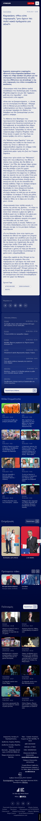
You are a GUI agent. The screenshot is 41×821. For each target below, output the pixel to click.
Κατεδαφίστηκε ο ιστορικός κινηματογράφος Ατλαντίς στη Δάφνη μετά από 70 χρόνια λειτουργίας (10, 656)
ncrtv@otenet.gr (30, 771)
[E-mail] (20, 305)
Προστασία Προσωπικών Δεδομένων (14, 807)
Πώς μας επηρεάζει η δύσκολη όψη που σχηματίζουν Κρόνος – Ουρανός (8, 477)
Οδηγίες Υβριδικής (33, 811)
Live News (30, 558)
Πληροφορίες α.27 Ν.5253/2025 (29, 809)
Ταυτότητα (13, 809)
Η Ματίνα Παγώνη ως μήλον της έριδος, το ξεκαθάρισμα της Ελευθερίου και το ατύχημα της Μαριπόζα (10, 449)
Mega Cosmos (11, 813)
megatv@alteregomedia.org (30, 757)
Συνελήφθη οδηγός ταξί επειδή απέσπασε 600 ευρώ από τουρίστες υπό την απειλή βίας (19, 324)
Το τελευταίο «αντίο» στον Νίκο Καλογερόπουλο (29, 682)
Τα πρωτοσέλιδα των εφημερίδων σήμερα (16, 334)
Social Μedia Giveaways (26, 813)
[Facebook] (5, 305)
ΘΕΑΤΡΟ (7, 289)
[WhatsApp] (15, 305)
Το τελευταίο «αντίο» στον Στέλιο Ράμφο (9, 682)
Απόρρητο (39, 817)
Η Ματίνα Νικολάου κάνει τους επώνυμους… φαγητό (10, 501)
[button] (37, 3)
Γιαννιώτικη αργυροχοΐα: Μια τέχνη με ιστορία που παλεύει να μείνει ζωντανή (10, 704)
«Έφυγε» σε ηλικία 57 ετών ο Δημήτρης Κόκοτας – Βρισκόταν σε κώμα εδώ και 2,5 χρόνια (10, 631)
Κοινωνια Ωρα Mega (10, 558)
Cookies (4, 809)
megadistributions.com (20, 815)
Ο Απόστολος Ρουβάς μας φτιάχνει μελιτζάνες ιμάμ (9, 420)
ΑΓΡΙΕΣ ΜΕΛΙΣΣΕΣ (10, 286)
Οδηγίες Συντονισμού (18, 811)
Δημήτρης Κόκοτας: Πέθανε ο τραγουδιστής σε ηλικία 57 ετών (30, 630)
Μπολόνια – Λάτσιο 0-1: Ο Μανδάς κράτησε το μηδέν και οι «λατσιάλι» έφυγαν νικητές (19, 372)
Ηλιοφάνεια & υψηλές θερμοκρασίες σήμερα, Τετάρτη (19, 352)
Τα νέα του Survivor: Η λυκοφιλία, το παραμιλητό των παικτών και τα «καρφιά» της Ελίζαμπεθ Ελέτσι (29, 478)
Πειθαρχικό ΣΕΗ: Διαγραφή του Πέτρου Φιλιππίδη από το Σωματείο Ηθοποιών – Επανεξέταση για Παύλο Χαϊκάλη (29, 504)
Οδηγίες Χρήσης (33, 807)
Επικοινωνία (5, 811)
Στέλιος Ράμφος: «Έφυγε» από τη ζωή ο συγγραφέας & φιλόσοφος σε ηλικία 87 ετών (29, 705)
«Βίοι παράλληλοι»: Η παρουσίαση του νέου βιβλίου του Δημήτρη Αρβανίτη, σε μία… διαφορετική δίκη (28, 423)
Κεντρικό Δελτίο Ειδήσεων (10, 586)
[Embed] (25, 305)
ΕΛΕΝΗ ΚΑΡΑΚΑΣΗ (24, 286)
